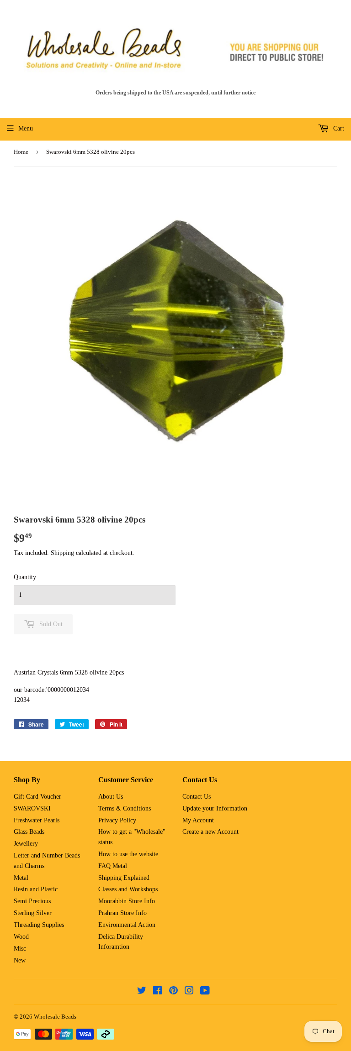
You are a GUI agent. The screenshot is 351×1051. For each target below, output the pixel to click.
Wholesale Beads (55, 1016)
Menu (25, 128)
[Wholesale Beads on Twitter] (141, 991)
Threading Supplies (39, 924)
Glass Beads (29, 831)
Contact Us (196, 796)
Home (21, 151)
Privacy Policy (117, 820)
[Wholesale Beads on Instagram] (189, 991)
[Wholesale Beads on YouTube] (205, 991)
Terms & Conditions (124, 808)
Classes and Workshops (128, 889)
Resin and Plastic (36, 889)
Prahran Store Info (122, 913)
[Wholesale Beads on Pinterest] (173, 991)
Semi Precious (32, 901)
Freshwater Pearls (36, 820)
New (20, 960)
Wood (21, 936)
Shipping (62, 552)
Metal (21, 877)
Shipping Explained (123, 877)
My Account (198, 820)
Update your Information (214, 808)
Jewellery (26, 843)
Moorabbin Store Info (126, 901)
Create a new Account (210, 831)
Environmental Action (126, 924)
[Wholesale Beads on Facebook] (157, 991)
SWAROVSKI (32, 808)
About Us (110, 796)
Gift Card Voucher (37, 796)
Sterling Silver (33, 913)
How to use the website (128, 854)
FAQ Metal (112, 866)
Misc (20, 948)
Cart (337, 128)
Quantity (25, 577)
